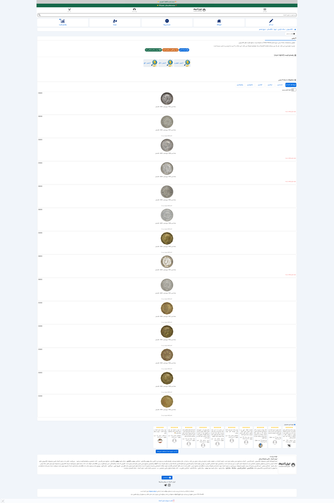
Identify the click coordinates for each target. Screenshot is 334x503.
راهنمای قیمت (63, 25)
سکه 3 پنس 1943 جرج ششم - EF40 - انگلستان (166, 363)
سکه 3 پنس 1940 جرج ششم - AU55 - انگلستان (165, 223)
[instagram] (168, 485)
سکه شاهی (201, 468)
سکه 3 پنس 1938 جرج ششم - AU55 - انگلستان (165, 153)
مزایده (115, 25)
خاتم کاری (104, 466)
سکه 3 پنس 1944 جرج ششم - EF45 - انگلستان (166, 386)
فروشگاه (219, 25)
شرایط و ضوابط (153, 491)
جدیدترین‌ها (167, 25)
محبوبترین (250, 85)
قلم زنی (123, 466)
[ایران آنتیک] (295, 29)
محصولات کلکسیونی (47, 461)
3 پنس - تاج (147, 63)
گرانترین (260, 85)
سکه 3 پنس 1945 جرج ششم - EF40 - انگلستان (166, 409)
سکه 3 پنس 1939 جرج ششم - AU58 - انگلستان (165, 176)
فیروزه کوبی (117, 466)
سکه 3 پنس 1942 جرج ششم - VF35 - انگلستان (165, 340)
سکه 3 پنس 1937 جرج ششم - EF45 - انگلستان (166, 130)
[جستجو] (39, 15)
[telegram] (165, 485)
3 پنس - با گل (162, 63)
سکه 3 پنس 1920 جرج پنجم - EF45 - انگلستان (166, 107)
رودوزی (98, 466)
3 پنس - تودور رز (178, 63)
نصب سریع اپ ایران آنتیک (166, 501)
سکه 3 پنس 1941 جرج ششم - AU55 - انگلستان (165, 293)
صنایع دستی (144, 464)
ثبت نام (271, 25)
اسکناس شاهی (185, 468)
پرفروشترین (240, 85)
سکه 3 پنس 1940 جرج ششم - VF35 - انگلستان (165, 246)
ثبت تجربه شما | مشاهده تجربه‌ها (166, 451)
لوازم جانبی (168, 468)
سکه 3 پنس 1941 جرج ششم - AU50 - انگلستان (165, 270)
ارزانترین (270, 85)
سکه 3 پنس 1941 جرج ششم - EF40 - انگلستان (166, 316)
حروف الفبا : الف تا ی (291, 85)
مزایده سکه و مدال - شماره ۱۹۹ (167, 5)
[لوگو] (199, 10)
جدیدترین (280, 85)
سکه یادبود (222, 468)
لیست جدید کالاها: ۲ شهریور (167, 2)
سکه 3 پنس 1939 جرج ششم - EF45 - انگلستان (166, 200)
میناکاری (110, 466)
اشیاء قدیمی (189, 464)
